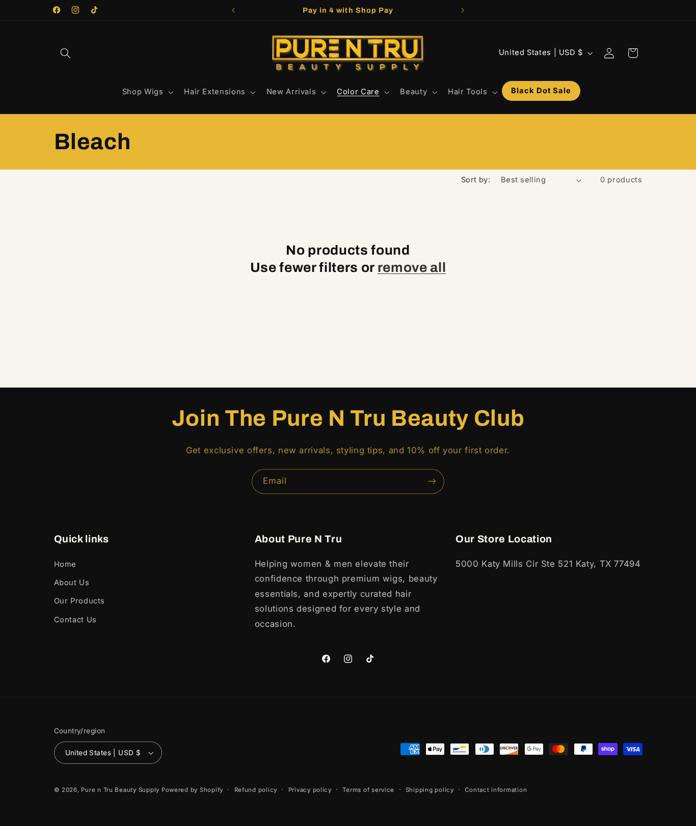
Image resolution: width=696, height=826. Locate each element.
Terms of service (368, 789)
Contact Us (75, 619)
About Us (72, 582)
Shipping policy (430, 789)
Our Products (79, 600)
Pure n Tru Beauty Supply (121, 789)
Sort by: (475, 179)
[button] (65, 53)
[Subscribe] (432, 481)
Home (65, 564)
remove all (412, 267)
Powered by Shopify (192, 789)
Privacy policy (310, 789)
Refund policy (256, 789)
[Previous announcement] (233, 10)
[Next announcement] (462, 10)
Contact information (496, 789)
